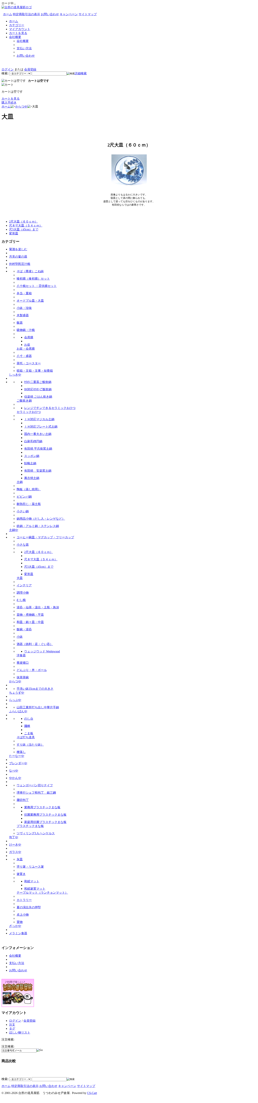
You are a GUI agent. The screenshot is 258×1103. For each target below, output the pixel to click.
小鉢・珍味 (24, 308)
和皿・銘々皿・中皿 (30, 622)
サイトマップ (88, 14)
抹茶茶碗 (23, 677)
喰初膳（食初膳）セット (33, 278)
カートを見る (18, 33)
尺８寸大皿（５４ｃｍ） (25, 225)
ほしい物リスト (19, 1032)
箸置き (21, 874)
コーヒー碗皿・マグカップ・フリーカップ (45, 537)
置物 (20, 922)
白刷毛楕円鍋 (33, 441)
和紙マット (31, 881)
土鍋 (20, 482)
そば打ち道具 (26, 737)
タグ (12, 1028)
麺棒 (27, 726)
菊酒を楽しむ (18, 249)
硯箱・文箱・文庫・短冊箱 (35, 370)
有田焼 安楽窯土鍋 (37, 470)
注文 (12, 1024)
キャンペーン (69, 14)
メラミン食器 (18, 933)
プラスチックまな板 (30, 826)
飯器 (20, 322)
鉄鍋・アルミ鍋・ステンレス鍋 (38, 526)
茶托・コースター (29, 363)
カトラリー (24, 900)
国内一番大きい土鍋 (37, 434)
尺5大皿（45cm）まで (23, 229)
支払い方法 (24, 48)
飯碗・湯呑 (24, 629)
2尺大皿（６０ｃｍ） (23, 221)
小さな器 (23, 544)
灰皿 (20, 859)
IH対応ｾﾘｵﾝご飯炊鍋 (38, 389)
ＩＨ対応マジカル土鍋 (39, 419)
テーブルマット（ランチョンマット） (42, 892)
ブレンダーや (18, 763)
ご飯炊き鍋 (24, 400)
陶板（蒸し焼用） (29, 489)
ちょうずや (16, 692)
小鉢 (20, 636)
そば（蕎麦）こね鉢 (30, 271)
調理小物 (23, 592)
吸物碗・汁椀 (26, 330)
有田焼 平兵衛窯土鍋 (38, 448)
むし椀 (21, 600)
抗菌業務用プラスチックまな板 (45, 814)
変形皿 (13, 233)
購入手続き (9, 102)
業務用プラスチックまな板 (42, 807)
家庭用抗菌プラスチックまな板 (45, 822)
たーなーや (16, 755)
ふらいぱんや (18, 711)
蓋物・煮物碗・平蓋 (30, 614)
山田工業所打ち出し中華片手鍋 (38, 707)
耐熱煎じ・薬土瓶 (29, 504)
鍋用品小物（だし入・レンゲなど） (41, 518)
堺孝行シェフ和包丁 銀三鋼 (36, 792)
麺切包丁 (23, 800)
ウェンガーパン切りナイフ (35, 785)
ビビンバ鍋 (24, 496)
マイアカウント (19, 29)
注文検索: (8, 1046)
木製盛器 (23, 315)
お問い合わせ (50, 14)
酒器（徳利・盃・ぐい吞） (35, 644)
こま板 (28, 733)
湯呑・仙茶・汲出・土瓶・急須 (38, 607)
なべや (13, 770)
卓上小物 (23, 914)
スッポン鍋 (31, 456)
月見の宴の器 (18, 256)
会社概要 (15, 37)
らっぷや (15, 700)
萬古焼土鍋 (31, 478)
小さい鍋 (23, 511)
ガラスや (15, 852)
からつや (21, 106)
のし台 (28, 718)
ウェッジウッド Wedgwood (42, 651)
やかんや (15, 778)
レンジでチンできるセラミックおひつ (50, 408)
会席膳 (28, 337)
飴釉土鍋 (30, 463)
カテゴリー (16, 25)
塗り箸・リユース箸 (30, 866)
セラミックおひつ (29, 411)
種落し (21, 752)
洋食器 (21, 655)
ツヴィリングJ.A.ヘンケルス (36, 833)
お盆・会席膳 (26, 348)
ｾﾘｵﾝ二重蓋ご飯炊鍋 (37, 382)
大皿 (20, 578)
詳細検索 (81, 73)
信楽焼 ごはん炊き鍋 (38, 396)
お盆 (27, 344)
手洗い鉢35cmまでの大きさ (35, 688)
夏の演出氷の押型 (29, 907)
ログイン (8, 69)
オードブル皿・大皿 (30, 300)
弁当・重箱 (24, 293)
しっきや (15, 374)
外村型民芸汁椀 (19, 263)
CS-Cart (92, 1093)
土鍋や (13, 530)
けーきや (15, 844)
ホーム (7, 14)
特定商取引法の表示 (26, 14)
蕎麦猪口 (23, 662)
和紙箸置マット (34, 888)
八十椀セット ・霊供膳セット (37, 286)
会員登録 (30, 69)
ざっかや (15, 926)
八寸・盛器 (24, 356)
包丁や (13, 837)
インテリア (24, 585)
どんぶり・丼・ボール (32, 670)
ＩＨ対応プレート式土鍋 (40, 426)
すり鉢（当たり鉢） (30, 744)
